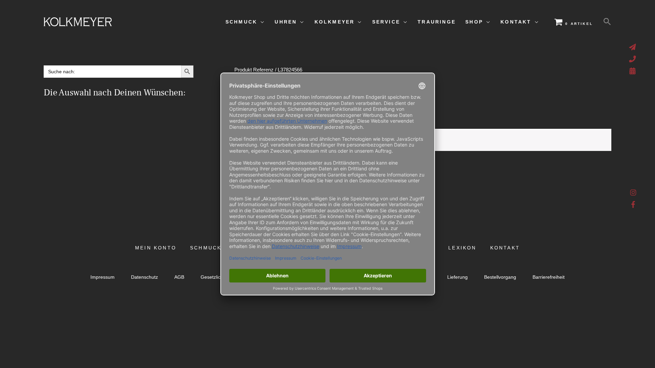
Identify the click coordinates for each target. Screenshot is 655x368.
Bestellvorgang (500, 277)
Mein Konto (155, 247)
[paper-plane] (633, 47)
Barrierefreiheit (549, 277)
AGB (179, 277)
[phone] (633, 59)
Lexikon (462, 247)
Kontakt (505, 247)
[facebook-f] (633, 204)
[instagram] (633, 194)
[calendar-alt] (633, 70)
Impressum (102, 277)
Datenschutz (144, 277)
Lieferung (457, 277)
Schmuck (205, 247)
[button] (607, 21)
